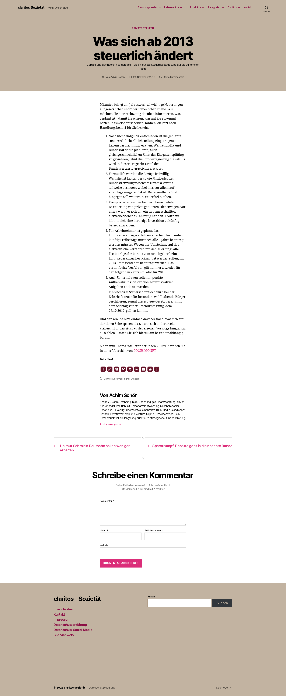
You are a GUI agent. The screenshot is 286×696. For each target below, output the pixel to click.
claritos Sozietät (31, 7)
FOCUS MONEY (145, 351)
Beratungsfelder (147, 7)
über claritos (63, 609)
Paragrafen (214, 7)
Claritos (232, 7)
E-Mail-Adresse (153, 530)
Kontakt (248, 7)
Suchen (222, 603)
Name (104, 530)
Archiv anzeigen (110, 424)
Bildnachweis (64, 635)
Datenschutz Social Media (73, 630)
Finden (151, 596)
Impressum (62, 619)
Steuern (135, 378)
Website (104, 545)
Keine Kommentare (174, 76)
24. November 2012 (144, 76)
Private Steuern (143, 28)
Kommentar (107, 501)
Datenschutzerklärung (70, 625)
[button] (103, 369)
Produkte (195, 7)
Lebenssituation (173, 7)
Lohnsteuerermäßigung (117, 378)
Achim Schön (117, 76)
